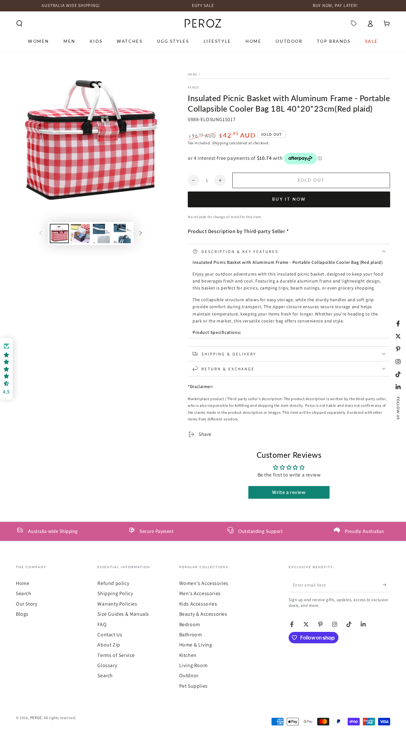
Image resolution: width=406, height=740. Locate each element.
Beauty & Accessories (203, 614)
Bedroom (189, 624)
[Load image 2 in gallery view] (80, 233)
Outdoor (189, 675)
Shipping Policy (115, 593)
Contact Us (109, 634)
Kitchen (188, 655)
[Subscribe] (386, 585)
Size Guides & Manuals (123, 614)
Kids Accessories (198, 603)
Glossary (107, 665)
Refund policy (113, 583)
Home (192, 74)
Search (23, 593)
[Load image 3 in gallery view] (101, 233)
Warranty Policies (117, 603)
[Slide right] (140, 233)
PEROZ (193, 87)
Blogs (22, 614)
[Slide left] (41, 233)
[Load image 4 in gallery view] (122, 233)
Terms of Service (116, 655)
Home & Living (195, 644)
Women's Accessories (203, 583)
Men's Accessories (200, 593)
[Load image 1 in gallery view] (59, 233)
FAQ (102, 624)
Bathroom (190, 634)
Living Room (193, 665)
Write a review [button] (288, 492)
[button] (19, 23)
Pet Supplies (193, 686)
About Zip (108, 644)
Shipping (220, 142)
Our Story (26, 603)
